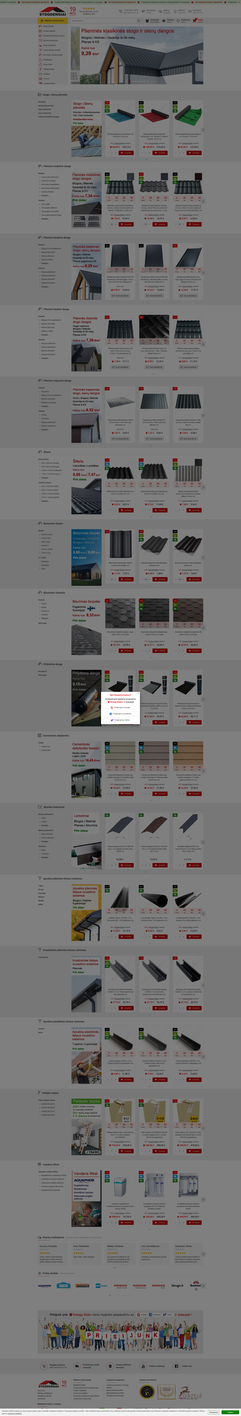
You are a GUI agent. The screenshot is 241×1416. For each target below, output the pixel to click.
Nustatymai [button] (213, 1412)
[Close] (140, 694)
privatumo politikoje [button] (15, 1413)
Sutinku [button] (230, 1412)
